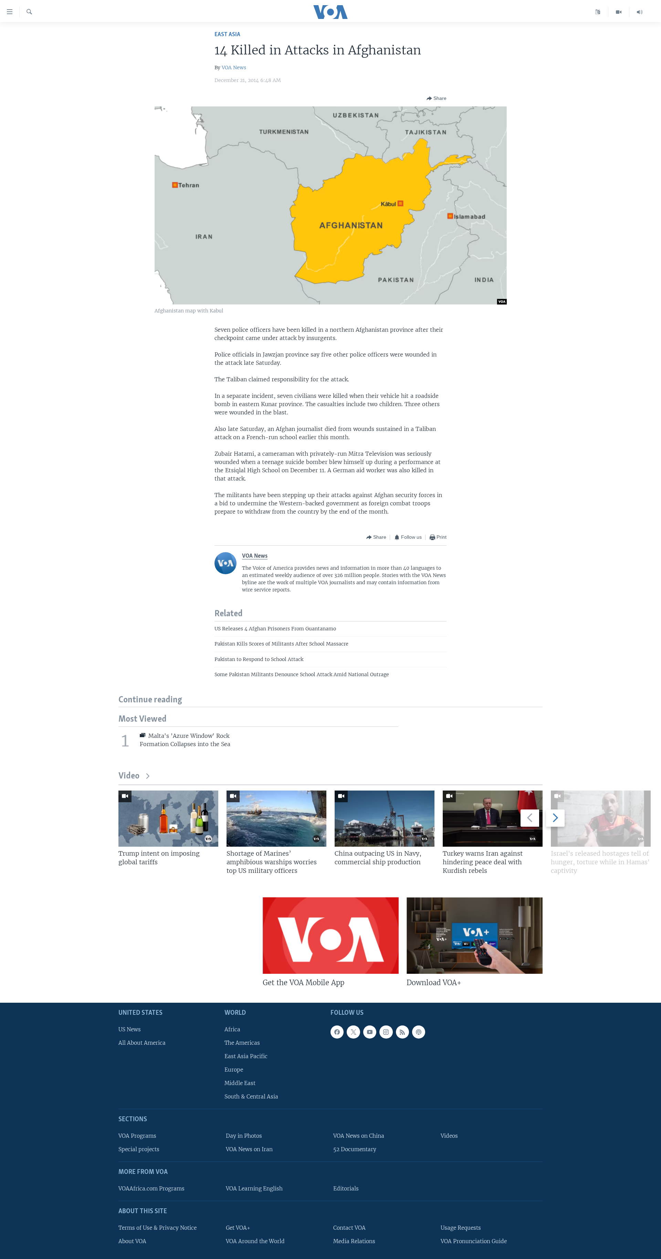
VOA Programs (137, 1136)
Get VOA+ (238, 1228)
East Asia (227, 35)
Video (128, 776)
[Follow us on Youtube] (369, 1032)
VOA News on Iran (249, 1149)
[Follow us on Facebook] (337, 1032)
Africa (232, 1029)
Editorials (346, 1188)
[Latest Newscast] (639, 12)
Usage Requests (461, 1228)
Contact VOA (349, 1228)
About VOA (132, 1241)
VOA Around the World (255, 1241)
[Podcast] (418, 1032)
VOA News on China (358, 1136)
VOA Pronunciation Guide (474, 1241)
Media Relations (354, 1241)
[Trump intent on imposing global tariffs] (168, 819)
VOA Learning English (254, 1188)
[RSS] (402, 1032)
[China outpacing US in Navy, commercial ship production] (384, 819)
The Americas (242, 1043)
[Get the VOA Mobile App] (331, 935)
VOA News (234, 67)
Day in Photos (244, 1136)
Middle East (239, 1083)
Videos (449, 1136)
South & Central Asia (251, 1097)
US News (129, 1029)
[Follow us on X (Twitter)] (353, 1032)
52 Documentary (354, 1149)
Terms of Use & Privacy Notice (157, 1228)
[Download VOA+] (475, 935)
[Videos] (618, 12)
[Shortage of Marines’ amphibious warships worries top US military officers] (276, 819)
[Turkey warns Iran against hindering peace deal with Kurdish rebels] (493, 819)
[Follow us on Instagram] (385, 1032)
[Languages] (597, 12)
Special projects (138, 1149)
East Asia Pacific (245, 1056)
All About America (142, 1043)
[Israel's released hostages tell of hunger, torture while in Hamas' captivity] (601, 819)
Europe (233, 1069)
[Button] (437, 98)
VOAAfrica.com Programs (151, 1188)
